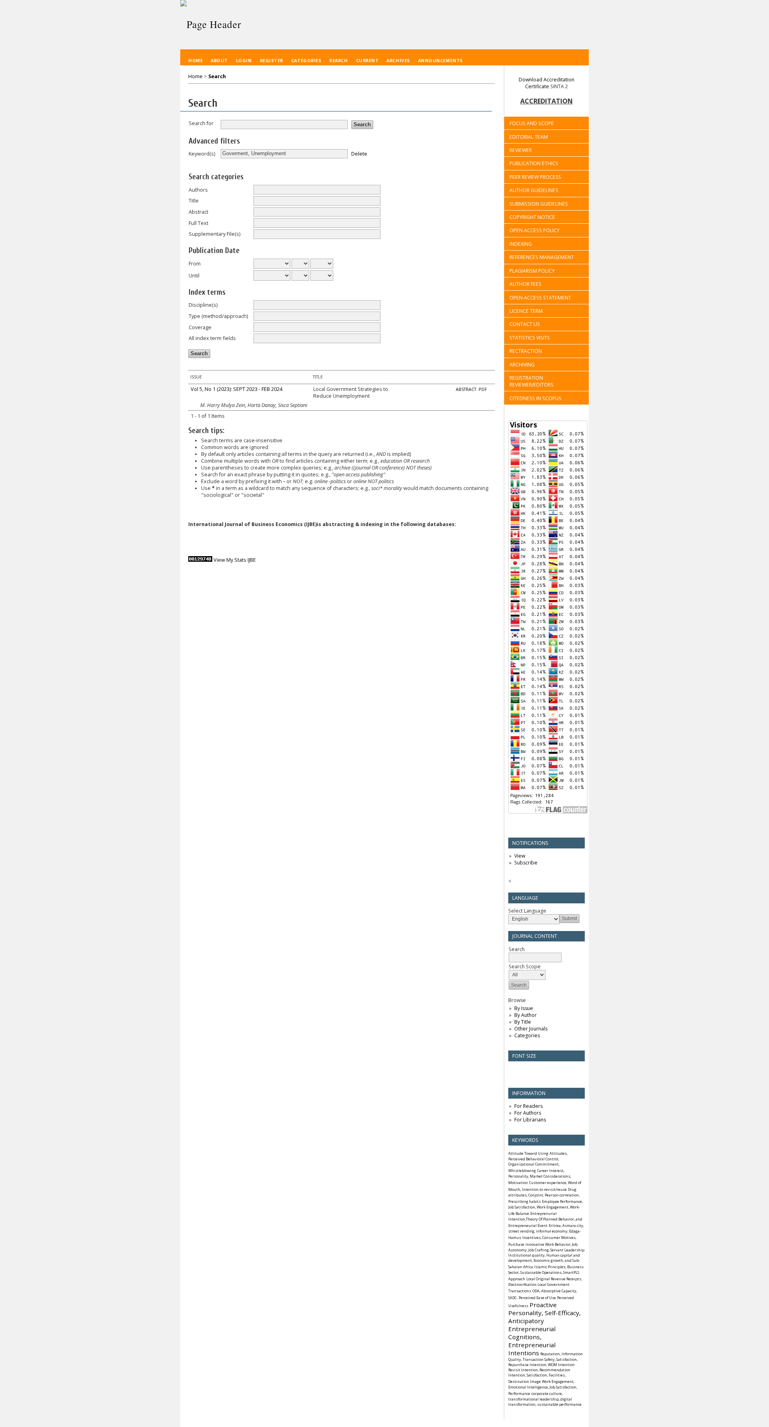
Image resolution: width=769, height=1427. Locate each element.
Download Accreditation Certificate (546, 83)
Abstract (198, 211)
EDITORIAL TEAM (528, 137)
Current (367, 60)
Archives (398, 60)
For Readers (528, 1106)
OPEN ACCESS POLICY (534, 230)
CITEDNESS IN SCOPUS (535, 398)
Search (338, 60)
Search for (201, 123)
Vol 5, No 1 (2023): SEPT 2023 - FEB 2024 (236, 389)
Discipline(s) (203, 305)
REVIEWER (520, 150)
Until (194, 275)
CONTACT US (524, 324)
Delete (359, 153)
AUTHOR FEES (525, 284)
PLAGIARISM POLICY (532, 270)
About (219, 60)
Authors (198, 189)
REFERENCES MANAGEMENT (541, 257)
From (195, 263)
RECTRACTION (525, 351)
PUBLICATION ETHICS (533, 163)
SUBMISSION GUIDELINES (538, 203)
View (519, 855)
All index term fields (212, 338)
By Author (525, 1015)
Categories (527, 1035)
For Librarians (530, 1119)
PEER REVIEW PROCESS (535, 177)
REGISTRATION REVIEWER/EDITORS (531, 381)
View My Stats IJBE (234, 560)
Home (195, 60)
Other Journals (531, 1028)
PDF (483, 389)
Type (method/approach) (218, 316)
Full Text (198, 223)
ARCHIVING (522, 364)
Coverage (200, 327)
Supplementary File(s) (214, 234)
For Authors (527, 1112)
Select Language (527, 910)
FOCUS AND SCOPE (531, 123)
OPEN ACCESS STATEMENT (540, 297)
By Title (522, 1021)
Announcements (440, 60)
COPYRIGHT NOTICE (532, 217)
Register (271, 60)
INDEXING (520, 244)
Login (244, 60)
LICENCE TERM (526, 311)
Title (194, 200)
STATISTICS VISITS (529, 337)
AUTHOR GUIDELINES (533, 190)
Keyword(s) (202, 153)
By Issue (523, 1008)
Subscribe (525, 862)
